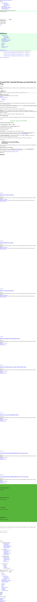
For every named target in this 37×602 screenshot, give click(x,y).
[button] (1, 372)
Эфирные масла (6, 554)
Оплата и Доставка (7, 568)
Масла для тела (6, 551)
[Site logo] (6, 18)
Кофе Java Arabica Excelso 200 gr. (7, 290)
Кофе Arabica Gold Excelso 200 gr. (7, 194)
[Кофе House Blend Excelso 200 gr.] (9, 220)
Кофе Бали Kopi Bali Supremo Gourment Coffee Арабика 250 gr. (13, 367)
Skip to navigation (3, 0)
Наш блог (5, 565)
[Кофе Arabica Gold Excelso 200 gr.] (8, 172)
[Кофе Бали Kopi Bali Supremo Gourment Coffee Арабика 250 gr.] (9, 364)
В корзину (1, 94)
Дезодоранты (6, 552)
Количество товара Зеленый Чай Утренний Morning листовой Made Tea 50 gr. (14, 92)
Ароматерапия (6, 544)
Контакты (5, 567)
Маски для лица (6, 557)
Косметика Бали (6, 543)
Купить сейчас (6, 94)
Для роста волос (6, 558)
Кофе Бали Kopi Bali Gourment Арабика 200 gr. (10, 338)
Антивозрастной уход (7, 550)
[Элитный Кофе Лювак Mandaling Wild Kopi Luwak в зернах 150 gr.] (7, 435)
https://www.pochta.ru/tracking (23, 133)
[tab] (3, 99)
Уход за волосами (7, 5)
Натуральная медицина (8, 546)
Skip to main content (9, 0)
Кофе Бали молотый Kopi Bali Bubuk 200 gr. (9, 414)
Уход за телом (6, 4)
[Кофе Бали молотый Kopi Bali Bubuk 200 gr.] (9, 392)
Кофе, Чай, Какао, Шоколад (13, 151)
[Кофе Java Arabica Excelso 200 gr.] (9, 268)
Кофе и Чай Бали (6, 545)
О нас (5, 564)
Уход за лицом (6, 3)
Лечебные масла (6, 559)
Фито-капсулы (6, 553)
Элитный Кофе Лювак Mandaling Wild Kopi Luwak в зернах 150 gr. (14, 453)
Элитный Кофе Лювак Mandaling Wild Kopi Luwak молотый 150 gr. (14, 476)
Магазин (5, 566)
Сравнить (3, 589)
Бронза (5, 560)
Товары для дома (6, 547)
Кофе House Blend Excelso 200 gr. (6, 242)
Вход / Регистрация (5, 590)
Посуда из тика (6, 561)
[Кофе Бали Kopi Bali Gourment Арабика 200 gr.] (9, 316)
